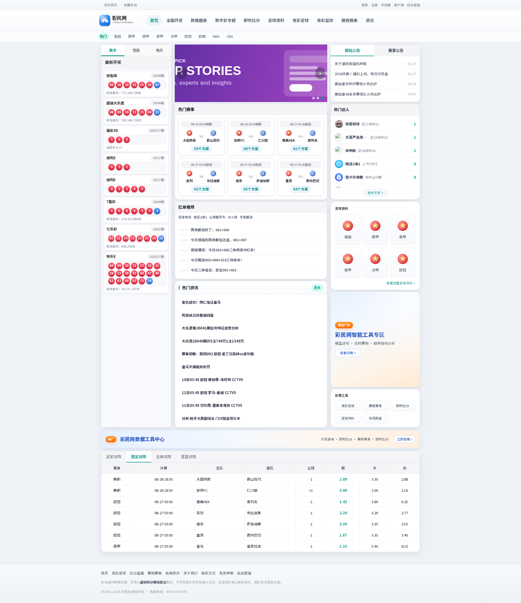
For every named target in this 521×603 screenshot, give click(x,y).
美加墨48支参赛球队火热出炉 (358, 94)
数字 (112, 50)
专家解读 (246, 217)
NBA (216, 36)
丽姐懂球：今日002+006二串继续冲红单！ (224, 249)
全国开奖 (174, 20)
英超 (117, 36)
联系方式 (208, 573)
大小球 (232, 217)
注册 (374, 4)
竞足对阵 (138, 457)
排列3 (111, 157)
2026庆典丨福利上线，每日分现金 (361, 73)
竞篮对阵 (188, 457)
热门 (103, 36)
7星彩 (111, 201)
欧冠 (188, 36)
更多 (317, 287)
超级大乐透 (115, 103)
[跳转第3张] (322, 98)
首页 (154, 20)
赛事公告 (396, 50)
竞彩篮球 (325, 20)
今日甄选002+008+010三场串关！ (217, 259)
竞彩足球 (301, 20)
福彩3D (112, 130)
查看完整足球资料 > (400, 283)
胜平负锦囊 (354, 177)
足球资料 (276, 20)
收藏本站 (130, 4)
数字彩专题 (225, 20)
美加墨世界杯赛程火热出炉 (356, 83)
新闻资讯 (173, 573)
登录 (364, 4)
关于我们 (190, 573)
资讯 (370, 20)
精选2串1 (352, 163)
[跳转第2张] (318, 98)
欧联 (202, 36)
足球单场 (184, 217)
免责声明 (226, 573)
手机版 (386, 4)
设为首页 (110, 4)
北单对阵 (163, 457)
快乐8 (111, 256)
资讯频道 (375, 418)
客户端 (399, 4)
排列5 (111, 179)
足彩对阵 (113, 457)
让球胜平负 (217, 217)
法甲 (173, 36)
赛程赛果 (349, 20)
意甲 (159, 36)
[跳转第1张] (313, 98)
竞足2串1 (200, 217)
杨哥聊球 (352, 123)
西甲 (131, 36)
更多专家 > (375, 192)
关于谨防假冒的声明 (350, 63)
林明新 (350, 150)
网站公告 (352, 50)
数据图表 (199, 20)
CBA (230, 36)
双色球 (111, 75)
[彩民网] (123, 20)
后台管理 (413, 4)
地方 (159, 50)
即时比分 (252, 20)
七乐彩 (111, 229)
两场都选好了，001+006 (210, 229)
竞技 (136, 50)
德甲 (145, 36)
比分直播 (137, 573)
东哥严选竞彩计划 (356, 137)
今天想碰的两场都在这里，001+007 (219, 239)
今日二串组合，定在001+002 (213, 269)
